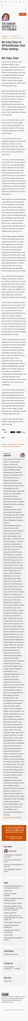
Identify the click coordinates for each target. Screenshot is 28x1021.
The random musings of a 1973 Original (9, 26)
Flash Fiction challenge (11, 446)
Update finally (18, 38)
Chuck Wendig (13, 444)
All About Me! (8, 891)
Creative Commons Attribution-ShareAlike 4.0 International (12, 1000)
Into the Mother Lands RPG (12, 922)
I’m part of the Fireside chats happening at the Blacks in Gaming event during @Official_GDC (15, 830)
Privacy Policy (8, 935)
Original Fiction (7, 38)
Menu (23, 14)
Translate (17, 968)
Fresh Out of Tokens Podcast (13, 903)
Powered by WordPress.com (13, 1010)
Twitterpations (9, 950)
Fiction (20, 444)
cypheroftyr (14, 36)
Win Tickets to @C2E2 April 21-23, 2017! (14, 837)
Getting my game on (10, 913)
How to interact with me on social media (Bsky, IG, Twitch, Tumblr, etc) (13, 917)
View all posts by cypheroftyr (12, 817)
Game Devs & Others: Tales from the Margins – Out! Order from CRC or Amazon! (13, 908)
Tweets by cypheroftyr (11, 954)
